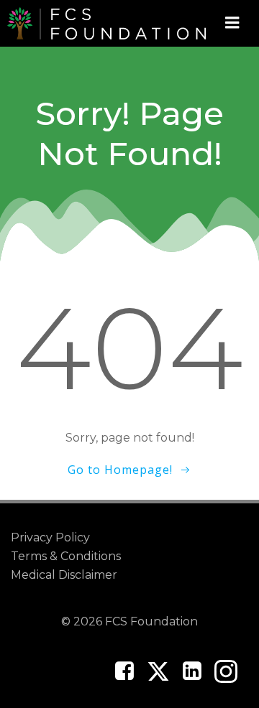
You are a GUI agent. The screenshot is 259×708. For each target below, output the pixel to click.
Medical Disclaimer (64, 575)
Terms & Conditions (66, 556)
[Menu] (232, 23)
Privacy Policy (50, 537)
